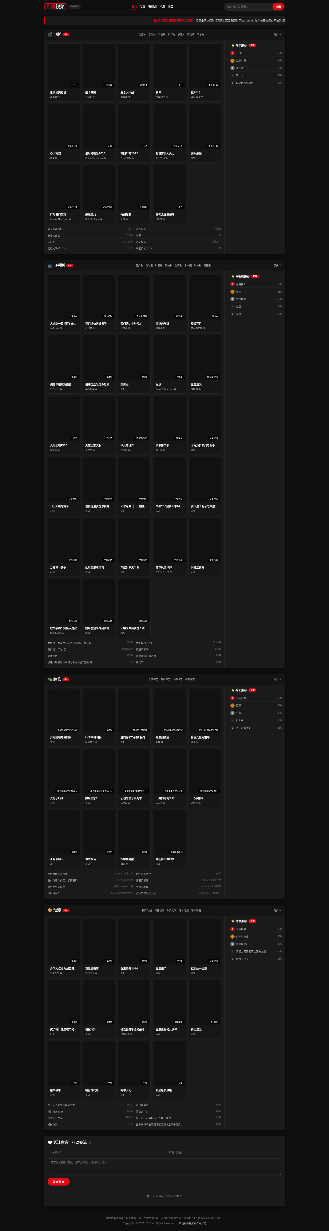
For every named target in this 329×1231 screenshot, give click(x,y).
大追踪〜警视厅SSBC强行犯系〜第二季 (69, 642)
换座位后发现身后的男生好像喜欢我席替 (70, 662)
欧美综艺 (190, 679)
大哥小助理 (142, 886)
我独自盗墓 (142, 1105)
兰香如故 (241, 299)
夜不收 (240, 67)
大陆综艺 (153, 679)
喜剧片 (152, 34)
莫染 (238, 291)
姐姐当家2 (53, 893)
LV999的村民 (143, 873)
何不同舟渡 (242, 936)
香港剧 (149, 265)
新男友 (140, 662)
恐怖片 (181, 34)
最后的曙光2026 (57, 248)
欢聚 (238, 313)
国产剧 (139, 265)
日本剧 (188, 265)
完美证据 (241, 697)
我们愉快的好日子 (146, 642)
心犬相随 (141, 241)
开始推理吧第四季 (57, 873)
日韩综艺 (178, 679)
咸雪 (238, 306)
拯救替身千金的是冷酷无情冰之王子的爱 (158, 1124)
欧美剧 (168, 265)
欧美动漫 (171, 910)
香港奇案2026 (56, 1111)
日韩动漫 (159, 910)
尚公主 (240, 720)
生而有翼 (241, 60)
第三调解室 (142, 880)
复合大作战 (54, 235)
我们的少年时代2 (57, 649)
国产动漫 (147, 910)
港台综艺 (165, 679)
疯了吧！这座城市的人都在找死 (153, 1117)
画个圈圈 (141, 229)
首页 (134, 6)
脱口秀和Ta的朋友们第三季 (62, 880)
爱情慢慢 (241, 929)
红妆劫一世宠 (55, 1117)
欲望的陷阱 (142, 649)
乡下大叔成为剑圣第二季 (61, 1105)
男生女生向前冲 (56, 886)
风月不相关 (242, 958)
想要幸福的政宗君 (146, 655)
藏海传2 (240, 284)
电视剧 (152, 6)
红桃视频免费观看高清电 (192, 1223)
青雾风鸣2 (242, 943)
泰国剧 (207, 265)
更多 (277, 34)
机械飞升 (52, 1124)
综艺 (170, 6)
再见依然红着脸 (244, 82)
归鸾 (238, 712)
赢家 (238, 705)
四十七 (240, 75)
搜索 (278, 6)
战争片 (200, 34)
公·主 (239, 53)
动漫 (162, 6)
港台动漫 (184, 910)
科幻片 (171, 34)
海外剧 (197, 265)
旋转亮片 (52, 655)
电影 (142, 6)
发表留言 (58, 1181)
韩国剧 (159, 265)
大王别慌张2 (243, 727)
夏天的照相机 (55, 229)
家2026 (52, 241)
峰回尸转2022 (144, 248)
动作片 (142, 34)
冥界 (138, 235)
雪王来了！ (142, 1111)
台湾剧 (178, 265)
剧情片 (191, 34)
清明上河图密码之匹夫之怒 (251, 951)
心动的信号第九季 (146, 893)
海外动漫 (196, 910)
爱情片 (161, 34)
